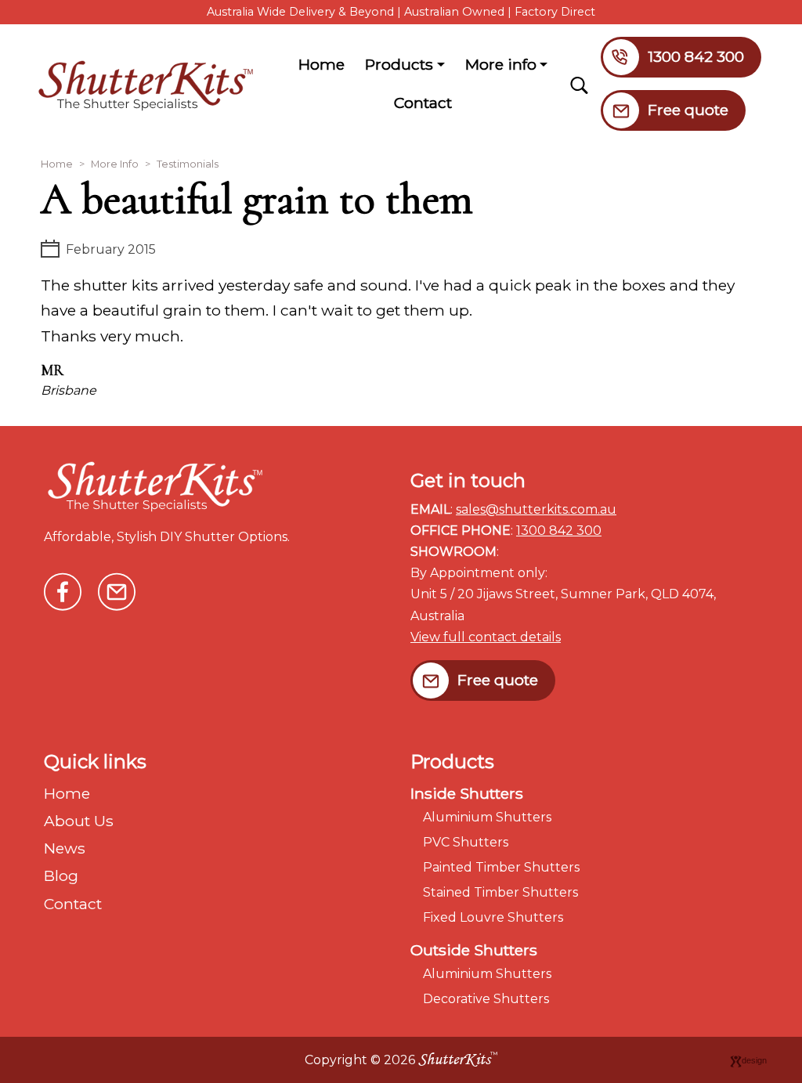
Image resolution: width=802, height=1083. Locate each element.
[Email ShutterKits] (116, 589)
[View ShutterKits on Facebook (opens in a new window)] (62, 589)
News (64, 848)
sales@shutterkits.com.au (536, 509)
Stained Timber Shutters (500, 892)
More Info (115, 164)
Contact (423, 102)
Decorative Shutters (486, 998)
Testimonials (188, 164)
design (754, 1060)
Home (321, 64)
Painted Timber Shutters (501, 867)
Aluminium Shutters (487, 817)
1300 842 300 (696, 56)
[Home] (152, 83)
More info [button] (509, 69)
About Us (79, 820)
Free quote (688, 109)
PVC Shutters (465, 842)
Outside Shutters (473, 949)
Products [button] (399, 64)
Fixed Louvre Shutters (493, 917)
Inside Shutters (466, 793)
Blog (61, 875)
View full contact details (485, 637)
